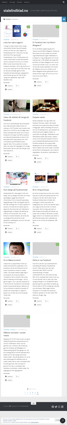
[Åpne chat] (62, 420)
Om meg (12, 2)
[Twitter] (56, 407)
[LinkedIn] (62, 407)
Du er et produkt (12, 260)
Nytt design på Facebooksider (15, 190)
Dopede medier (39, 117)
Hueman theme (24, 406)
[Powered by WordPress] (10, 406)
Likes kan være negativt (13, 42)
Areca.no (26, 2)
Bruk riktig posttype (41, 190)
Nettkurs (4, 2)
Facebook (6, 39)
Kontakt (19, 2)
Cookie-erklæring (34, 422)
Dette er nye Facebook (42, 260)
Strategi (12, 329)
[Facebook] (53, 407)
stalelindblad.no (15, 10)
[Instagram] (59, 407)
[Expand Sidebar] (64, 19)
